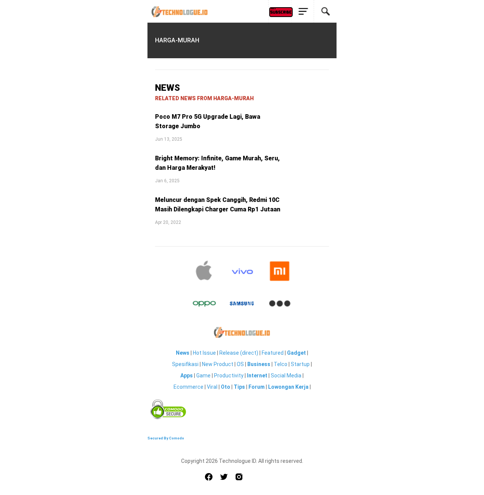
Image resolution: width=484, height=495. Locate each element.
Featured (273, 353)
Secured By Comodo (165, 438)
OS (240, 364)
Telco (280, 364)
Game (203, 375)
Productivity (229, 375)
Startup (300, 364)
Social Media (286, 375)
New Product (217, 364)
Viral (212, 387)
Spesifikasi (185, 364)
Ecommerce (188, 387)
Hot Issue (204, 353)
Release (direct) (238, 353)
